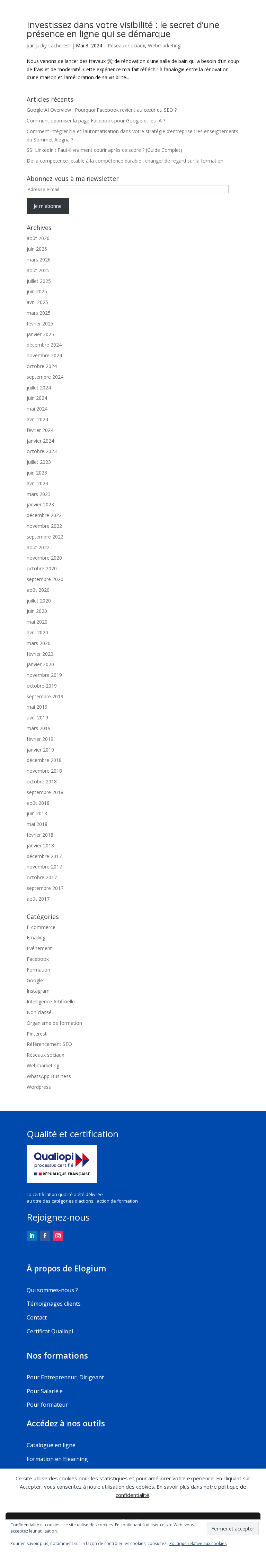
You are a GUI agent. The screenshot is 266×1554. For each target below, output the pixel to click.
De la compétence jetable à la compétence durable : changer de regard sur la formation (125, 160)
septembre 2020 (45, 579)
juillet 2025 (39, 281)
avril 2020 (37, 632)
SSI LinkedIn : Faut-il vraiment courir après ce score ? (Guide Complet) (104, 150)
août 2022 (38, 547)
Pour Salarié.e (45, 1391)
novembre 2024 (44, 355)
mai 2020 (37, 621)
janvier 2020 (40, 664)
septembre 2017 (45, 888)
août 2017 (38, 898)
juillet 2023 (39, 462)
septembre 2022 (45, 536)
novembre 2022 (44, 526)
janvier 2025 (40, 334)
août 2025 (38, 270)
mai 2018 (37, 824)
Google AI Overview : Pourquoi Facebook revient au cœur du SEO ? (102, 110)
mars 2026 (39, 259)
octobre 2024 (42, 366)
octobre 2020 (42, 568)
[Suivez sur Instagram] (58, 1236)
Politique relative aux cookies (198, 1543)
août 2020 (38, 590)
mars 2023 (39, 494)
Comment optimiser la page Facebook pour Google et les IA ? (96, 120)
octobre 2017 (42, 877)
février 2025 (40, 323)
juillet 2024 (39, 387)
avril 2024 (37, 419)
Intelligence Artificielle (51, 1001)
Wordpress (39, 1087)
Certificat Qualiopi (50, 1331)
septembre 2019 (45, 696)
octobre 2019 (42, 685)
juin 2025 (37, 291)
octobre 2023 (42, 451)
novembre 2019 (44, 675)
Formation (38, 969)
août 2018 (38, 803)
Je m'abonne (48, 206)
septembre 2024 (45, 377)
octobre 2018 (42, 781)
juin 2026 (37, 249)
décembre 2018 (44, 760)
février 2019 (40, 739)
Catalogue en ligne (51, 1445)
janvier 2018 (40, 845)
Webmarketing (164, 45)
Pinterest (37, 1033)
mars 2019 (39, 728)
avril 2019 (37, 717)
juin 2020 (37, 611)
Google (35, 980)
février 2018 (40, 834)
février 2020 (40, 654)
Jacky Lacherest (52, 45)
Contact (37, 1317)
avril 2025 (37, 302)
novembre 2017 (44, 866)
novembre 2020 (44, 557)
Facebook (38, 959)
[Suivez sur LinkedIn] (32, 1236)
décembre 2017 (44, 856)
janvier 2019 (40, 749)
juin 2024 (37, 398)
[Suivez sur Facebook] (45, 1236)
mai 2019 (37, 707)
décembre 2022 (44, 515)
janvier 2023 (40, 504)
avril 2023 (37, 483)
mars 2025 (39, 313)
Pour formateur (47, 1404)
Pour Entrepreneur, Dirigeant (65, 1377)
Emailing (36, 937)
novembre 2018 (44, 770)
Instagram (38, 990)
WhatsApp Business (49, 1076)
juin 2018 (37, 813)
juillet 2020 (39, 600)
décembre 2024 (44, 344)
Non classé (39, 1012)
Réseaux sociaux (126, 45)
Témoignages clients (54, 1303)
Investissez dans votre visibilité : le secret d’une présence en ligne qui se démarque (123, 29)
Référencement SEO (49, 1044)
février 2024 (40, 430)
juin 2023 (37, 472)
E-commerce (41, 927)
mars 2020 (39, 643)
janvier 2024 (40, 441)
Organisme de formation (54, 1023)
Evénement (39, 948)
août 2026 (38, 238)
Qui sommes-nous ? (52, 1290)
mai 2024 (37, 408)
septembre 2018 (45, 792)
